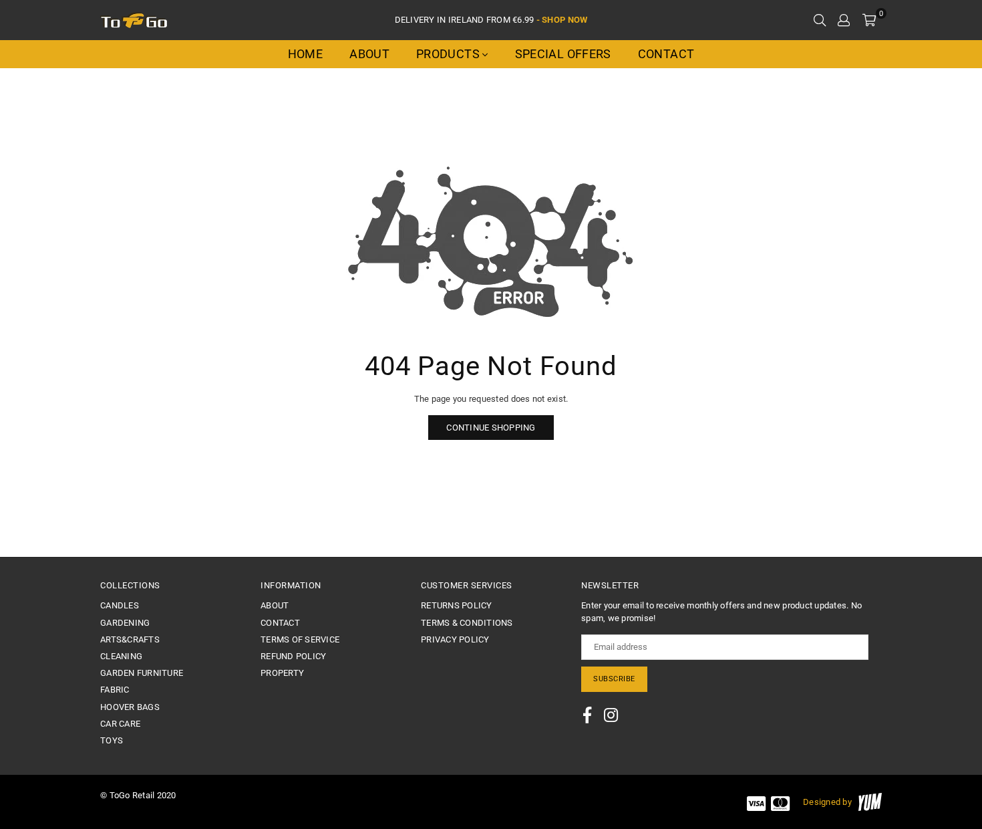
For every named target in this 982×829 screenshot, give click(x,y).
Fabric (115, 690)
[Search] (820, 20)
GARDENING (125, 623)
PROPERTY (282, 673)
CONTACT (280, 623)
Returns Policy (456, 605)
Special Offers (563, 54)
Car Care (120, 724)
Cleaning (121, 656)
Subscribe (614, 679)
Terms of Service (300, 639)
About (369, 54)
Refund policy (293, 656)
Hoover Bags (130, 707)
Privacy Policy (455, 639)
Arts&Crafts (130, 639)
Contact (666, 54)
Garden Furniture (141, 673)
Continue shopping (490, 428)
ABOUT (275, 605)
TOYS (111, 740)
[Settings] (844, 20)
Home (305, 54)
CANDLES (119, 605)
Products (449, 54)
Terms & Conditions (467, 623)
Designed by (827, 802)
